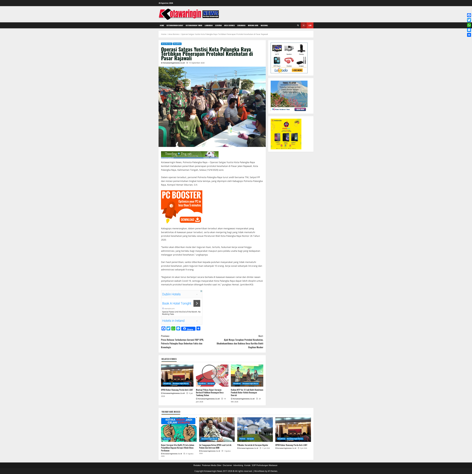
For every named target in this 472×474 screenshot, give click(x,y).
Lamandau (209, 25)
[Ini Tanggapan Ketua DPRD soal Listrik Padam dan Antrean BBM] (217, 429)
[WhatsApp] (469, 25)
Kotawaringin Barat (175, 25)
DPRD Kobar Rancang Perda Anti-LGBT (177, 389)
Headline (177, 44)
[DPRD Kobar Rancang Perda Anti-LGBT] (177, 376)
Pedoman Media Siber (211, 465)
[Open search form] (298, 25)
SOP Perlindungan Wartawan (264, 465)
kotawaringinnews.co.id (174, 63)
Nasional (264, 25)
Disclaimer (227, 465)
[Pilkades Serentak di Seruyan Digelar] (255, 429)
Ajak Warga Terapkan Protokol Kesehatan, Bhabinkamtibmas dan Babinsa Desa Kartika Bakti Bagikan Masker (240, 341)
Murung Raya (253, 25)
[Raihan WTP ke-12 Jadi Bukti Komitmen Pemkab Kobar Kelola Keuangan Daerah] (247, 376)
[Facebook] (469, 15)
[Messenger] (469, 29)
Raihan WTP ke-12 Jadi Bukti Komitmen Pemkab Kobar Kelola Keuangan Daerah (247, 392)
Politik (242, 439)
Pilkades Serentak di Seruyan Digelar (252, 445)
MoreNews (259, 471)
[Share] (469, 34)
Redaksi (197, 465)
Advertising (238, 465)
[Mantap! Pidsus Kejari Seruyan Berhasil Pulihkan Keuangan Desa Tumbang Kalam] (212, 376)
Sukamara (241, 25)
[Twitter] (469, 20)
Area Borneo (229, 25)
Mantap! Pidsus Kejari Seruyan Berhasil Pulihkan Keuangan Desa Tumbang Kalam (209, 392)
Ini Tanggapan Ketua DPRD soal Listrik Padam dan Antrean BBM (215, 446)
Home (162, 25)
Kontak (247, 465)
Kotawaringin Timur (194, 25)
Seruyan (218, 25)
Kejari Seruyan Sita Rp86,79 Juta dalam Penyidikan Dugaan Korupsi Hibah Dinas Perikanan (177, 448)
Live (310, 25)
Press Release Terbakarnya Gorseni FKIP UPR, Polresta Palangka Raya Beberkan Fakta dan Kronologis (182, 341)
